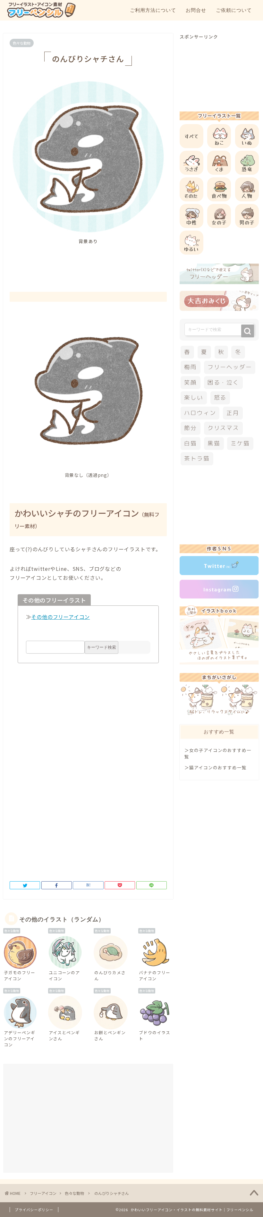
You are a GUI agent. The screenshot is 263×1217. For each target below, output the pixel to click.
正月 (232, 413)
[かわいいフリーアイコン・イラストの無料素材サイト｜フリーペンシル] (41, 17)
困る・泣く (223, 382)
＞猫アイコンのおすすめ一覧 (215, 767)
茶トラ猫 (196, 458)
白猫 (190, 443)
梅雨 (190, 367)
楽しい (193, 397)
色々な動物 (21, 43)
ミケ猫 (240, 443)
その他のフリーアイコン (60, 617)
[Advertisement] (126, 262)
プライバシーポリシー (34, 1209)
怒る (220, 397)
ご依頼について (234, 10)
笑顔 (190, 382)
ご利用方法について (153, 10)
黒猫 (214, 443)
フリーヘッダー (230, 367)
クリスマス (223, 428)
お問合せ (196, 10)
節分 (190, 428)
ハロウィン (200, 413)
